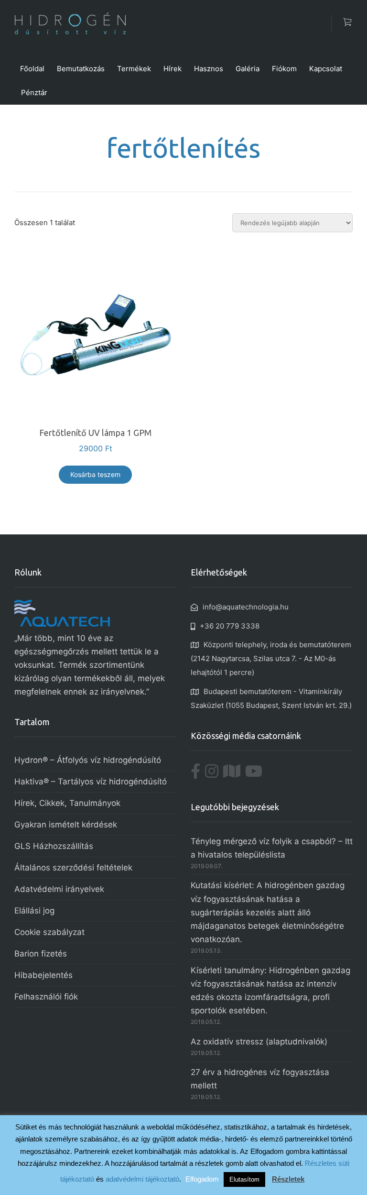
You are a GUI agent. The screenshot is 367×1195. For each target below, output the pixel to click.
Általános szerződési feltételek (73, 867)
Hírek (172, 68)
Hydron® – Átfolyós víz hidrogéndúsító (87, 760)
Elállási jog (34, 910)
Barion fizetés (40, 953)
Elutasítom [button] (244, 1179)
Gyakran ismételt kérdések (65, 824)
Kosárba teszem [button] (95, 474)
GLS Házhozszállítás (53, 846)
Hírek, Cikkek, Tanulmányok (67, 803)
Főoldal (32, 68)
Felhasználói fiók (46, 996)
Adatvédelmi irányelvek (59, 889)
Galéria (247, 68)
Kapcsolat (325, 68)
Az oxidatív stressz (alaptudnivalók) (259, 1041)
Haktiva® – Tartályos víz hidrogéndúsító (90, 781)
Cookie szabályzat (49, 932)
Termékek (134, 68)
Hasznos (208, 68)
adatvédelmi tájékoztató (142, 1179)
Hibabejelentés (43, 975)
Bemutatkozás (81, 68)
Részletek (288, 1179)
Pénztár (34, 92)
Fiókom (284, 68)
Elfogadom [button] (202, 1179)
